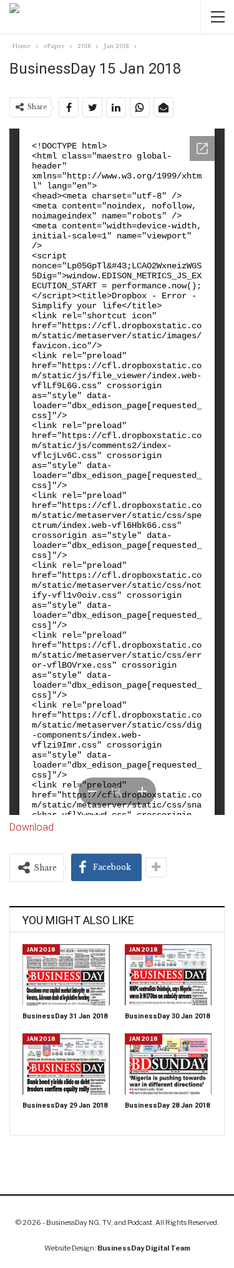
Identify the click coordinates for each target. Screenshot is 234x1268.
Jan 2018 (41, 949)
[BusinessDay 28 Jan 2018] (168, 1064)
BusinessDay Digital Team (143, 1248)
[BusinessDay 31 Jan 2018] (66, 974)
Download (31, 827)
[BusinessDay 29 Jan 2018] (66, 1064)
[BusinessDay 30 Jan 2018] (168, 974)
